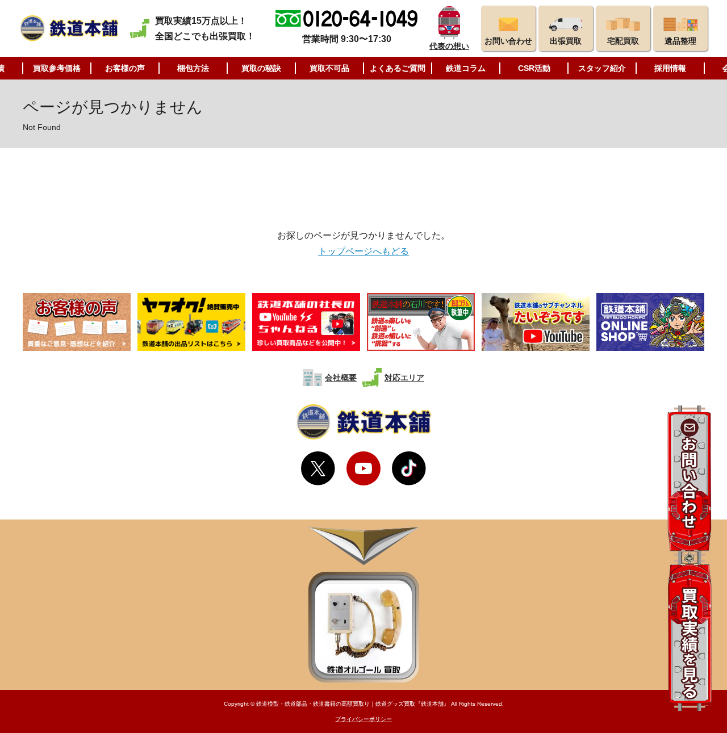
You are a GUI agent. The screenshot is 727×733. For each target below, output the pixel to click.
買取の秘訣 (261, 68)
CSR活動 (534, 68)
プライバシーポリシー (363, 719)
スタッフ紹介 (602, 68)
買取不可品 (329, 68)
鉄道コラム (466, 68)
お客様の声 (125, 68)
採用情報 (670, 68)
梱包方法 (193, 68)
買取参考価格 (57, 68)
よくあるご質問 (397, 68)
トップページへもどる (363, 251)
